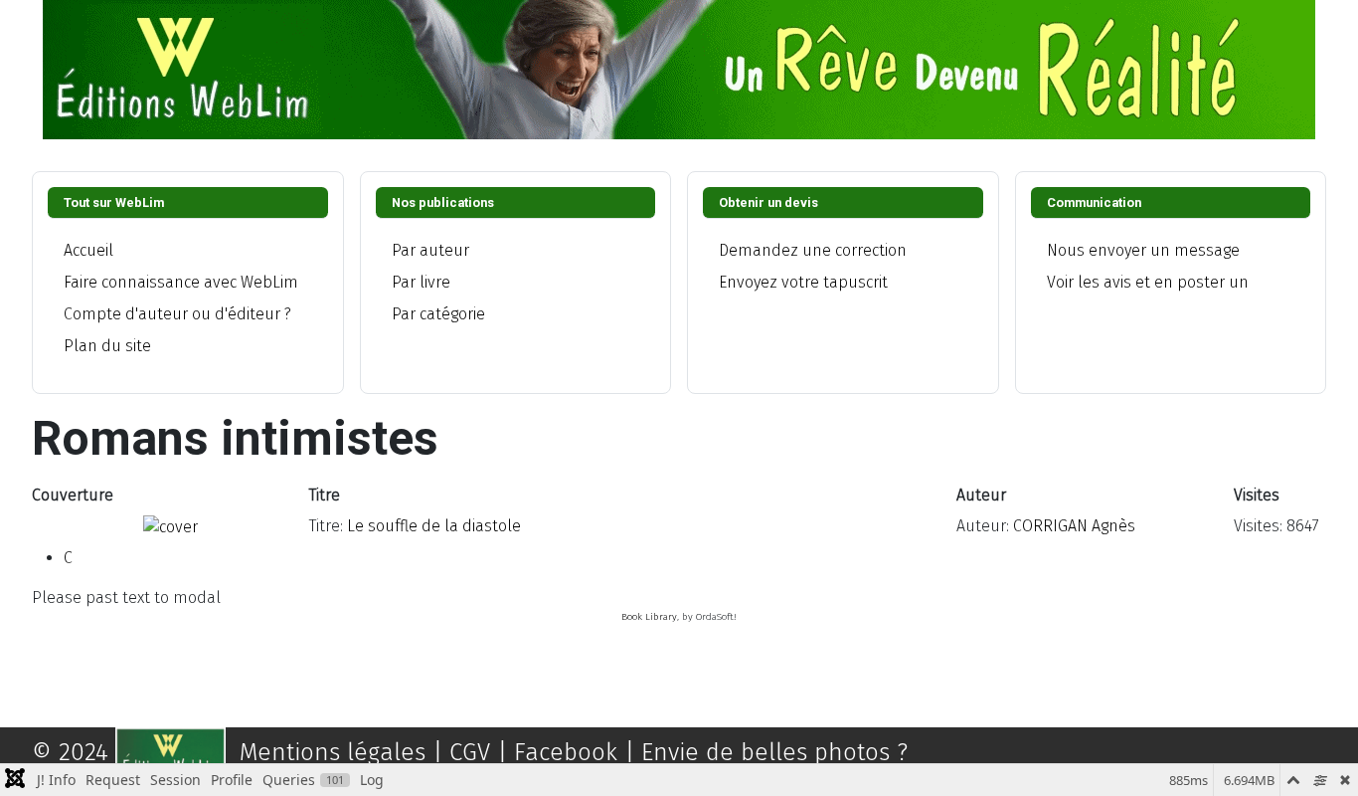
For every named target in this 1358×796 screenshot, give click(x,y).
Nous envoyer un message (1143, 250)
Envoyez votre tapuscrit (803, 282)
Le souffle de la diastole (434, 525)
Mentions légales (332, 752)
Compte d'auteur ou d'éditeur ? (177, 313)
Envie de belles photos (765, 752)
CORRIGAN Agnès (1074, 525)
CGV (478, 752)
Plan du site (107, 345)
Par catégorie (438, 313)
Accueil (88, 250)
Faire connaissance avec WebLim (181, 282)
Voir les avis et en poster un (1148, 282)
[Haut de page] (1323, 759)
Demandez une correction (813, 250)
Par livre (421, 282)
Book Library (649, 617)
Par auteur (430, 250)
